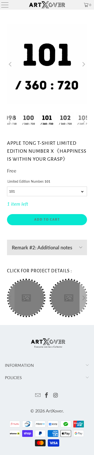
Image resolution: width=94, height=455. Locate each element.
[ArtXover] (47, 5)
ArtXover (54, 410)
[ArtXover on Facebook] (46, 395)
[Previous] (10, 64)
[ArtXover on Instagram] (55, 395)
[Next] (83, 64)
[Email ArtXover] (37, 395)
